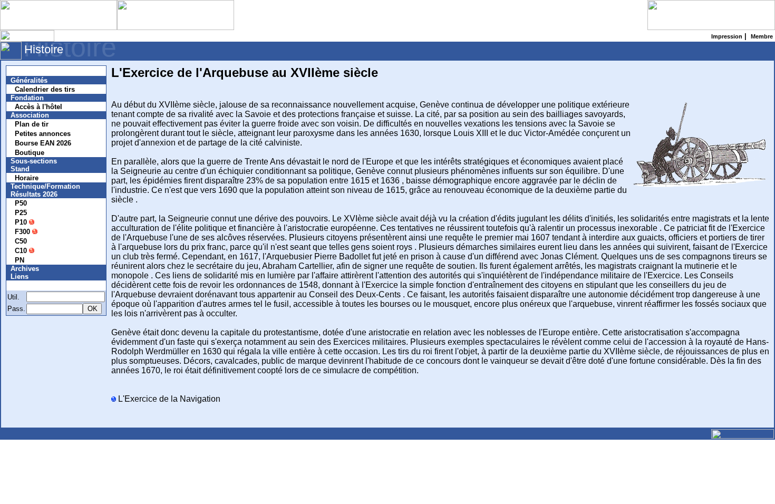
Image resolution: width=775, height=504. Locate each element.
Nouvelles (33, 71)
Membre (30, 285)
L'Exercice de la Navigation (168, 398)
